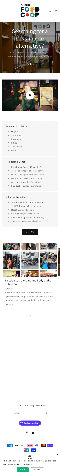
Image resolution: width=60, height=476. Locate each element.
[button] (3, 11)
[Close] (57, 454)
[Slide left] (24, 316)
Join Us (30, 231)
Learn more (27, 464)
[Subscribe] (46, 413)
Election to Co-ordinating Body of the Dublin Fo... (28, 282)
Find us (30, 64)
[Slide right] (36, 316)
